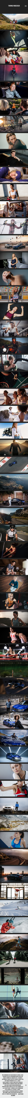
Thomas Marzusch (14, 6)
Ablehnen (13, 1095)
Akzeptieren (20, 1094)
